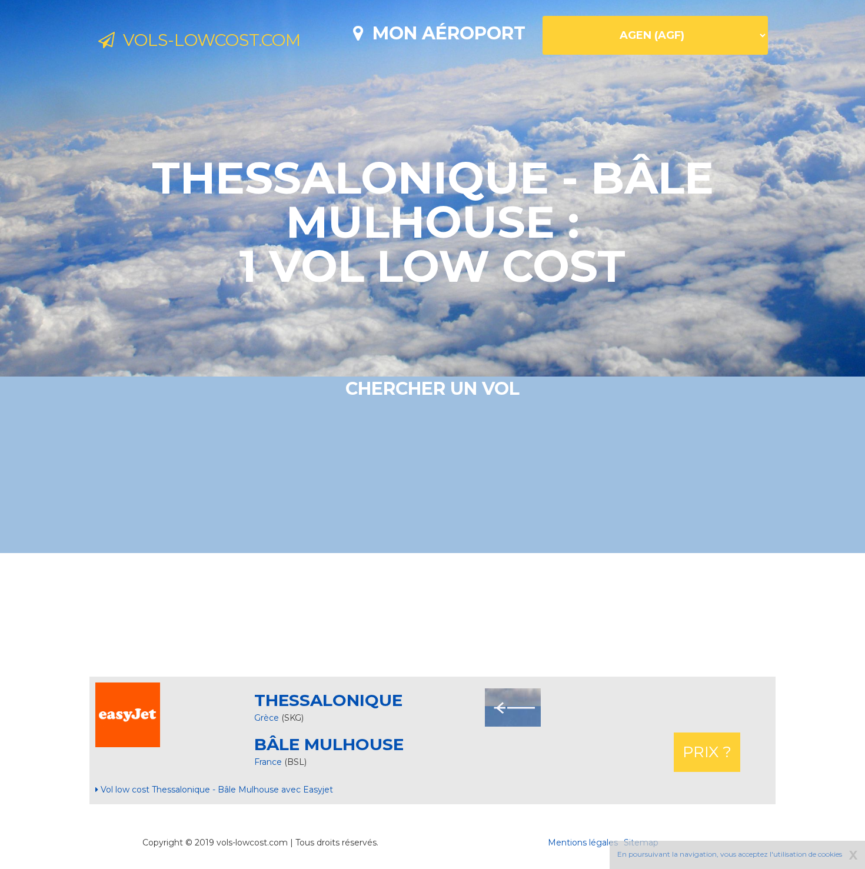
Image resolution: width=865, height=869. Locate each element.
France (269, 762)
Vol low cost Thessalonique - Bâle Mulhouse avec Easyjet (215, 789)
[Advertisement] (432, 614)
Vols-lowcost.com (208, 40)
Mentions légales (583, 842)
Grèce (266, 717)
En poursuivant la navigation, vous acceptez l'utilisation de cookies (729, 854)
